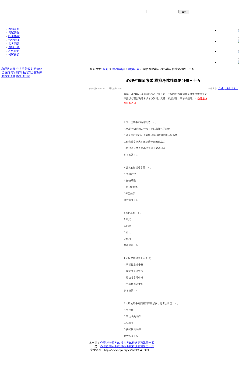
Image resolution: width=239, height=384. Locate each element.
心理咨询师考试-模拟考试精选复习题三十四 (127, 342)
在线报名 (14, 50)
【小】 (221, 88)
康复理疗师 (23, 76)
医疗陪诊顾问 (13, 72)
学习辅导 (118, 68)
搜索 (184, 11)
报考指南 (14, 36)
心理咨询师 (8, 68)
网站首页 (14, 28)
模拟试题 (133, 68)
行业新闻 (14, 39)
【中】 (227, 88)
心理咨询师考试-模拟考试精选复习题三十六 (127, 346)
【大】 (234, 88)
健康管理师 (8, 76)
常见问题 (14, 43)
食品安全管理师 (32, 72)
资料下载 (14, 47)
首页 (105, 68)
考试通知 (14, 32)
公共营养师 (23, 68)
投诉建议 (14, 54)
